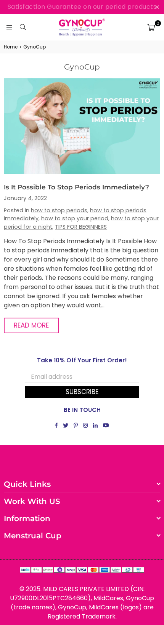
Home (11, 47)
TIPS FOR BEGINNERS (81, 227)
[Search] (23, 27)
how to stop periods (59, 210)
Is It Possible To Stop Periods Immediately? (76, 187)
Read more (31, 325)
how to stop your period (74, 218)
